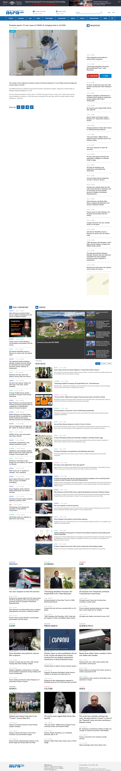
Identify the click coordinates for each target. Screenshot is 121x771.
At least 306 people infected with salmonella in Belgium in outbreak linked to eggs (98, 158)
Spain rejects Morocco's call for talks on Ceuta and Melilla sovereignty (19, 480)
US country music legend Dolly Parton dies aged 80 (99, 108)
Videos (42, 307)
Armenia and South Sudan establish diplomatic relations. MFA (21, 499)
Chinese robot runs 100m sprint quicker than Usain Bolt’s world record (94, 662)
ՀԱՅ (109, 12)
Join (106, 76)
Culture (56, 394)
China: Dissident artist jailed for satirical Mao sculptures (97, 58)
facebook (18, 107)
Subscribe (94, 76)
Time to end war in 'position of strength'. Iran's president (19, 471)
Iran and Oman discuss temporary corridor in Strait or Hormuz (98, 179)
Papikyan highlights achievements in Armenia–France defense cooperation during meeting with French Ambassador (99, 98)
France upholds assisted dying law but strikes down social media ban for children (94, 609)
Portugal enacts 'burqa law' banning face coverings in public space (92, 601)
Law (10, 504)
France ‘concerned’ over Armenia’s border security (93, 737)
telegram (27, 107)
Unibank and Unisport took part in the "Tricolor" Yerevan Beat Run (23, 717)
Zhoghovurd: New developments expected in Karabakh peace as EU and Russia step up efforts (60, 681)
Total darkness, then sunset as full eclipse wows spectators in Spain (95, 679)
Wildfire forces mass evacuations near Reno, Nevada (20, 435)
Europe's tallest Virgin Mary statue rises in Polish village (60, 741)
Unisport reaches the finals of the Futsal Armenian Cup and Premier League (22, 733)
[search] (101, 12)
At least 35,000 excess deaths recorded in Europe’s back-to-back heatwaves (20, 394)
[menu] (112, 18)
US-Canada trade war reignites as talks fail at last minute (20, 517)
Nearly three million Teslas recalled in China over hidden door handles (95, 654)
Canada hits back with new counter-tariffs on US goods (98, 223)
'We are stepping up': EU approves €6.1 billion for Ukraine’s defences (20, 427)
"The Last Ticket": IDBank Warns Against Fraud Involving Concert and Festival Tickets (99, 138)
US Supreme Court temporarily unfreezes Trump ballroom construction (19, 508)
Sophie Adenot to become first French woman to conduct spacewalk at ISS (95, 670)
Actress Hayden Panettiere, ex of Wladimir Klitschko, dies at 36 (58, 733)
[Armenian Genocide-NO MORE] (61, 325)
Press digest (51, 626)
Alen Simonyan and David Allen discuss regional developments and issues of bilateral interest (98, 202)
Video (82, 689)
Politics (11, 310)
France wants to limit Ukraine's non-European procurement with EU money (98, 213)
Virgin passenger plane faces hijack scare (92, 745)
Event (12, 31)
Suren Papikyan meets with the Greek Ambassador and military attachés (19, 490)
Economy (11, 448)
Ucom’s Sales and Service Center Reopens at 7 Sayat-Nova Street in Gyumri (98, 118)
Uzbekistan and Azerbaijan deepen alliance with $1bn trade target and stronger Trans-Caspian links (20, 452)
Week (109, 363)
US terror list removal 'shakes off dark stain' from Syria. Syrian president (20, 384)
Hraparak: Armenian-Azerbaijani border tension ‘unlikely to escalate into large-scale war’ (59, 673)
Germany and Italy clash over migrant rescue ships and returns (99, 268)
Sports (12, 689)
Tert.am (15, 12)
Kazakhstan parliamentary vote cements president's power (19, 443)
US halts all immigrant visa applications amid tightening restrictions (96, 169)
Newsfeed (95, 25)
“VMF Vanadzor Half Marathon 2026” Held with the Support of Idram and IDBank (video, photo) (99, 244)
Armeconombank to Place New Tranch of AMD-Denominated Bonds (99, 128)
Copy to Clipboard (31, 107)
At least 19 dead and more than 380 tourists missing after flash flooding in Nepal (99, 86)
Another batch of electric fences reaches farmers (60, 666)
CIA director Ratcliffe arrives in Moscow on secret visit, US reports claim (98, 233)
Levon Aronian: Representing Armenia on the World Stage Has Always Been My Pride (24, 741)
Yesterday (103, 363)
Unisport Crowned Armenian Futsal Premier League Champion (23, 725)
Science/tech (86, 626)
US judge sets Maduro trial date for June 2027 (94, 616)
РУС (113, 12)
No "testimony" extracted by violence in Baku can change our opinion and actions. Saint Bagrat (95, 729)
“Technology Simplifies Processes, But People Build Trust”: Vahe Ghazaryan (98, 68)
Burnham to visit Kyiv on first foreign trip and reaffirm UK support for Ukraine (21, 462)
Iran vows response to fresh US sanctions (97, 148)
